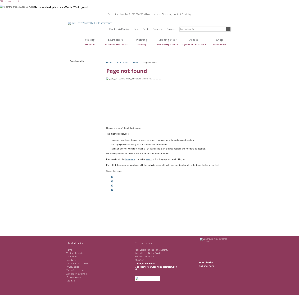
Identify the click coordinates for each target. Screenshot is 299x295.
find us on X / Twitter (158, 243)
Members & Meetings (119, 29)
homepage (130, 159)
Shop (219, 42)
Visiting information (75, 253)
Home (71, 43)
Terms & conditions (75, 270)
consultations (83, 263)
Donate (194, 42)
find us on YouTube (169, 243)
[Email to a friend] (112, 190)
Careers (170, 29)
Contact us (158, 29)
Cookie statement (74, 277)
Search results (77, 61)
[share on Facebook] (112, 177)
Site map (70, 280)
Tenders (70, 263)
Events (146, 29)
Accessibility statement (76, 273)
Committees (72, 256)
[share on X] (112, 181)
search (149, 159)
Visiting (90, 42)
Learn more (116, 42)
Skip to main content (9, 1)
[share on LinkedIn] (112, 186)
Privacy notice (72, 266)
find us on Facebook (164, 243)
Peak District (122, 62)
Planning (141, 42)
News (136, 29)
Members (70, 260)
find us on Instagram (175, 243)
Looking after (167, 42)
